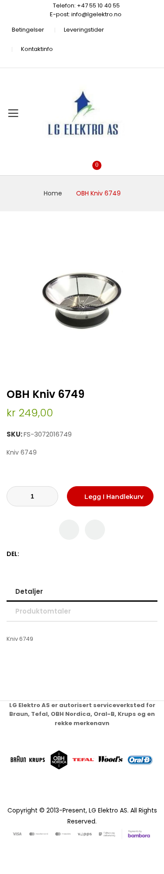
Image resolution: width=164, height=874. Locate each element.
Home (53, 193)
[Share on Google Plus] (54, 554)
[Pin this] (45, 554)
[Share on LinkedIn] (64, 554)
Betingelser (28, 29)
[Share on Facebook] (27, 554)
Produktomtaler (43, 611)
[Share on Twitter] (36, 554)
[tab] (82, 591)
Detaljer (29, 591)
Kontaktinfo (37, 49)
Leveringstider (84, 29)
